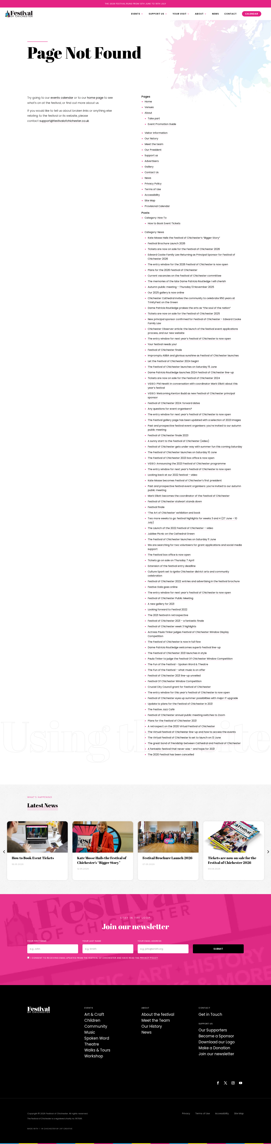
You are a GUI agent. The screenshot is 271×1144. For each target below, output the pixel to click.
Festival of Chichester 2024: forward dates (174, 403)
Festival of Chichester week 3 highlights (172, 626)
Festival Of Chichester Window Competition (175, 681)
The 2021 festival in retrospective (168, 615)
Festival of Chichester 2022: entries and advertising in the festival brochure (194, 581)
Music (89, 1032)
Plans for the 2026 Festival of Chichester (172, 270)
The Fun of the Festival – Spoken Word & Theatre (178, 664)
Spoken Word (96, 1038)
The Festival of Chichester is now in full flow (174, 642)
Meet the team (154, 144)
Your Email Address (150, 941)
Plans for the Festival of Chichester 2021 (172, 720)
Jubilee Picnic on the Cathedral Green (171, 534)
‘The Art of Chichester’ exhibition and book (174, 513)
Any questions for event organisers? (170, 409)
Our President (153, 150)
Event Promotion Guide (162, 124)
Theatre (91, 1044)
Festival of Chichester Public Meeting (170, 598)
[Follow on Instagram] (233, 1083)
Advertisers (152, 161)
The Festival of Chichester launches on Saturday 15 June (182, 367)
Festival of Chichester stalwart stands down (175, 501)
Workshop (93, 1056)
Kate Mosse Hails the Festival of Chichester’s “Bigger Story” (184, 238)
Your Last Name (91, 941)
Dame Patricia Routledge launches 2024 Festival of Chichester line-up (191, 372)
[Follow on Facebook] (218, 1083)
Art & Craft (94, 1014)
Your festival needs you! (162, 344)
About (148, 113)
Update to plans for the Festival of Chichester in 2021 (180, 704)
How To (162, 218)
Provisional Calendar (157, 206)
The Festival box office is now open (169, 554)
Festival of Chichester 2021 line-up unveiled (174, 675)
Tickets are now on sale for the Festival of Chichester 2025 (184, 313)
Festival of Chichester (57, 1113)
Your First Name (37, 941)
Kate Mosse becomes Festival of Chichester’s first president (185, 480)
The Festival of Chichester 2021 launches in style (177, 653)
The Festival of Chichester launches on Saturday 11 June (182, 539)
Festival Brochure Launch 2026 (166, 243)
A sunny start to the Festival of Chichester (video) (178, 441)
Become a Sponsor (216, 1036)
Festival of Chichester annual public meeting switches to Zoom (186, 715)
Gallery (149, 166)
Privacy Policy (153, 183)
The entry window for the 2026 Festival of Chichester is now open (188, 264)
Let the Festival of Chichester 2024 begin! (173, 361)
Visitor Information (156, 133)
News (148, 178)
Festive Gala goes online (163, 587)
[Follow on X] (225, 1083)
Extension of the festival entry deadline (172, 566)
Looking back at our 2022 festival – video (172, 475)
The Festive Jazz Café (161, 709)
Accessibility (152, 195)
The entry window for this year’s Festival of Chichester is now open (189, 692)
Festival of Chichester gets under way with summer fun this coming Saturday (195, 446)
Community (95, 1026)
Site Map (150, 200)
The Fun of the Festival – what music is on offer (176, 670)
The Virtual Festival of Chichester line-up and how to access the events (192, 732)
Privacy (186, 1113)
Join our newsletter (216, 1053)
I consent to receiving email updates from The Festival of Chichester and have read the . (95, 957)
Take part (154, 118)
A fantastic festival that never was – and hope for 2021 (181, 749)
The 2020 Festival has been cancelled (171, 754)
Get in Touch (210, 1014)
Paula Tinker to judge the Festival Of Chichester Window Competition (190, 658)
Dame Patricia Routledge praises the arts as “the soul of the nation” (189, 308)
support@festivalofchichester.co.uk (64, 121)
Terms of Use (153, 189)
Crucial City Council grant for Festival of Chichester (179, 687)
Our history (151, 138)
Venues (149, 107)
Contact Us (152, 172)
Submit (218, 948)
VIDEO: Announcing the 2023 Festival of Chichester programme (187, 463)
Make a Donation (214, 1048)
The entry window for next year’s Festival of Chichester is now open (189, 338)
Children (92, 1020)
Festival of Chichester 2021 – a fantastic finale (176, 621)
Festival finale (156, 507)
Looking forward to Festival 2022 (167, 609)
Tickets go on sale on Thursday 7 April (171, 560)
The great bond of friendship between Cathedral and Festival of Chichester (194, 743)
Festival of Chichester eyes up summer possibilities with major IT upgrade (193, 698)
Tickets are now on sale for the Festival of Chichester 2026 (184, 249)
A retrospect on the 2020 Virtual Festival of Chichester (181, 726)
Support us (151, 155)
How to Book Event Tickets (164, 223)
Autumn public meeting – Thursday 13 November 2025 (181, 287)
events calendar (61, 98)
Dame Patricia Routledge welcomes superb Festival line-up (184, 647)
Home (148, 101)
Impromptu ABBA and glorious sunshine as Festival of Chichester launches (193, 355)
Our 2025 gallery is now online (166, 292)
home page (95, 98)
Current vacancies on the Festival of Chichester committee (184, 275)
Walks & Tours (97, 1050)
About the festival (157, 1014)
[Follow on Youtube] (240, 1083)
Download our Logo (217, 1042)
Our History (151, 1026)
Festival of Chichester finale (165, 350)
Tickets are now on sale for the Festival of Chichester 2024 (184, 378)
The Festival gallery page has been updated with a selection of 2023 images (194, 420)
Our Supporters (213, 1030)
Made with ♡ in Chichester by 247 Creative (49, 1128)
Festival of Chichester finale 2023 (168, 435)
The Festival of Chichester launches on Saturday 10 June (182, 452)
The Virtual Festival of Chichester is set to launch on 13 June (184, 737)
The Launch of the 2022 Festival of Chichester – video (180, 528)
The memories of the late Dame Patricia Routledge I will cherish (187, 281)
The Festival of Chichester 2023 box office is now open (181, 458)
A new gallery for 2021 (161, 604)
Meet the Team (155, 1020)
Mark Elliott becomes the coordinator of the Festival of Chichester (189, 496)
